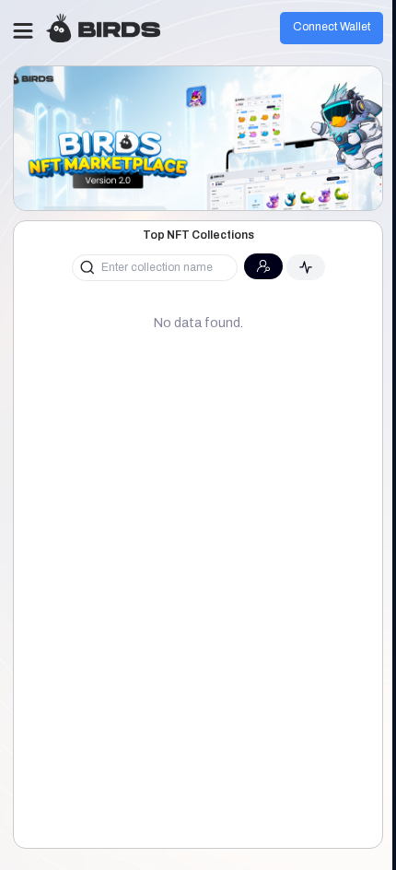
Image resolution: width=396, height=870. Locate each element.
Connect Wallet (331, 26)
